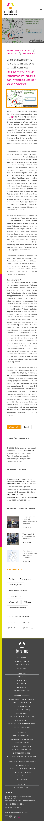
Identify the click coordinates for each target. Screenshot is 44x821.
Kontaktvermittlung (22, 750)
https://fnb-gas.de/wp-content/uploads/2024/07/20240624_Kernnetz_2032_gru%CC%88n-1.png (22, 497)
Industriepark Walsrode (18, 590)
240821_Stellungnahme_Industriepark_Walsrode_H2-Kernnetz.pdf (21, 449)
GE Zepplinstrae (22, 727)
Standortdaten (22, 661)
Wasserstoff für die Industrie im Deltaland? (28, 536)
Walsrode (27, 602)
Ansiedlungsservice (22, 736)
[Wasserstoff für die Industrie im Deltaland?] (13, 539)
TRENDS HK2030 (22, 765)
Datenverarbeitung (22, 691)
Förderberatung (22, 743)
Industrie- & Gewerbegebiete (22, 699)
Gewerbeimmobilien (22, 703)
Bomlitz (12, 579)
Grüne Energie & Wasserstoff (22, 769)
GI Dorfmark (22, 713)
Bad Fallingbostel (15, 585)
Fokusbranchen (22, 665)
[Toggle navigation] (40, 9)
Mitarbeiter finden (22, 753)
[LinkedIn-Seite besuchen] (15, 817)
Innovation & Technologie (22, 739)
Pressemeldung (15, 596)
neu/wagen (22, 776)
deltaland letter (22, 788)
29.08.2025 (26, 527)
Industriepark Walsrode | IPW (21, 724)
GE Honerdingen (22, 720)
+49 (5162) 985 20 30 (16, 804)
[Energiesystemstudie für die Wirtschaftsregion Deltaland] (13, 522)
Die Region (22, 668)
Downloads (22, 680)
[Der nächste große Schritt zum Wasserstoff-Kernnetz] (13, 556)
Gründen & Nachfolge (22, 746)
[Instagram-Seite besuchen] (10, 817)
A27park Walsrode (21, 706)
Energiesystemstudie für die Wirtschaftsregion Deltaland (29, 520)
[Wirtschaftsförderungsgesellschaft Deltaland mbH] (10, 9)
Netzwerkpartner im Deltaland (22, 757)
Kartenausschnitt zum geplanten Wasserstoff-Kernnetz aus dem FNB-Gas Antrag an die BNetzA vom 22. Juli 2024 (22, 481)
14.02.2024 (26, 542)
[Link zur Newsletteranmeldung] (19, 817)
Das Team (22, 677)
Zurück (26, 427)
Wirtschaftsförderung (17, 608)
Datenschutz (22, 687)
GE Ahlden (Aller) (22, 710)
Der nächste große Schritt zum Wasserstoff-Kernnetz (29, 554)
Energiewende (25, 579)
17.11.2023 (26, 561)
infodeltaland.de (15, 808)
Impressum (22, 684)
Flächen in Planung (22, 772)
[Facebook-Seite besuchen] (6, 817)
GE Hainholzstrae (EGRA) (22, 717)
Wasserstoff (13, 427)
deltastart (22, 779)
